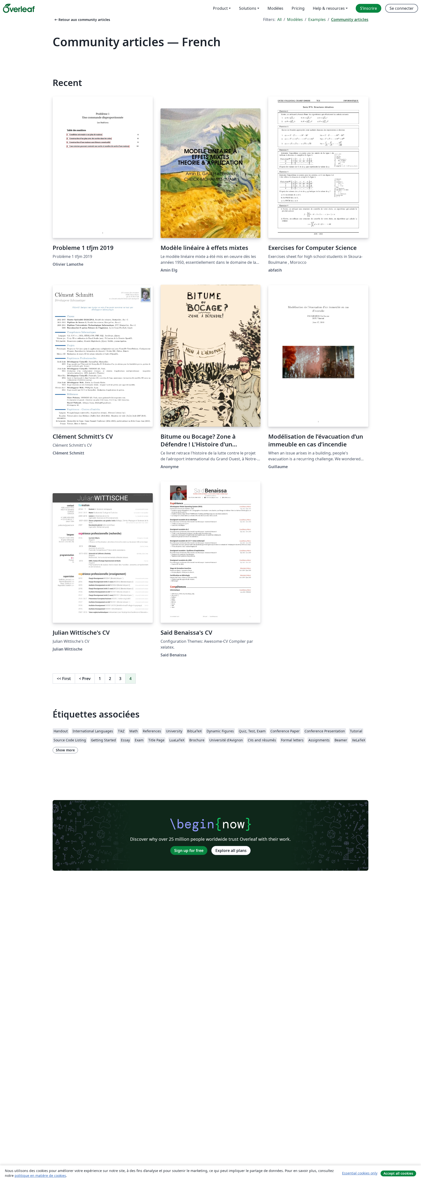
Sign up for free (188, 850)
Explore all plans (231, 850)
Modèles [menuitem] (275, 8)
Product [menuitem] (220, 8)
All (279, 19)
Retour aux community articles (82, 19)
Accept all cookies (398, 1173)
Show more (65, 750)
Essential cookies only (359, 1173)
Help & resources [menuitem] (329, 8)
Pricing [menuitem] (298, 8)
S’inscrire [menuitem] (368, 8)
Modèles (295, 19)
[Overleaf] (19, 8)
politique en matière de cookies (40, 1175)
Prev (85, 678)
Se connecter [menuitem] (402, 8)
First (64, 678)
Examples (317, 19)
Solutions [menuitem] (247, 8)
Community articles (349, 19)
